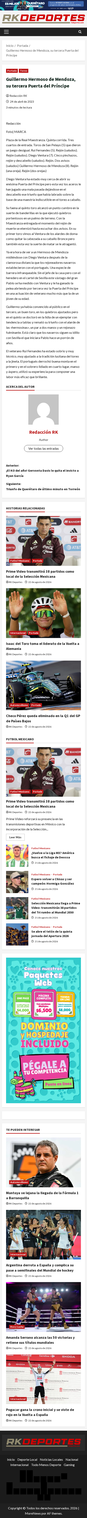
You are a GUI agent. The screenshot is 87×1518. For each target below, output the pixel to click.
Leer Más (17, 838)
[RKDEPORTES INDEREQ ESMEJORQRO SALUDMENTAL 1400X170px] (43, 5)
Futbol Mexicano (20, 560)
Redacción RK (18, 95)
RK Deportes (15, 582)
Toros (23, 70)
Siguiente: (43, 486)
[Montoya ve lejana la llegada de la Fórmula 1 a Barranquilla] (43, 1162)
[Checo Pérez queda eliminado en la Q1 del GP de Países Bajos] (43, 685)
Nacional (72, 1459)
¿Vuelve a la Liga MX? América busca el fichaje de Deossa (17, 856)
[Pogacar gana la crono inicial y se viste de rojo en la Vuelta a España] (43, 1379)
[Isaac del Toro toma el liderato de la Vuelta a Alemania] (43, 613)
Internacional (17, 632)
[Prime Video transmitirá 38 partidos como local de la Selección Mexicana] (43, 541)
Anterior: (42, 470)
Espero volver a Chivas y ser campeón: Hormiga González (17, 882)
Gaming (69, 1465)
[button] (6, 32)
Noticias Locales (51, 1459)
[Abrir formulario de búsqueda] (80, 32)
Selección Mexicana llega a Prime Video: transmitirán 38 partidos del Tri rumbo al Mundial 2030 (17, 908)
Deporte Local (27, 1459)
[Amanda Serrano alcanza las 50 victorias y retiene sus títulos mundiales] (43, 1307)
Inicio (11, 1459)
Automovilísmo (19, 705)
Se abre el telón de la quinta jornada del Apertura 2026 (17, 934)
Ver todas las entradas (43, 448)
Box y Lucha (16, 1326)
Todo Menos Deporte (46, 1465)
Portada (12, 70)
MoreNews (33, 1513)
